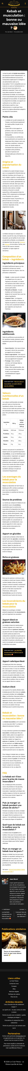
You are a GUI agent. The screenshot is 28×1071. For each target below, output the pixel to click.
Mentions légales (14, 992)
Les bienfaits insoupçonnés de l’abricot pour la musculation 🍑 (7, 914)
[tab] (10, 963)
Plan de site (14, 997)
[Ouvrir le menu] (25, 3)
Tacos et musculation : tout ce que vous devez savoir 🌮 (12, 953)
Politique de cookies (14, 994)
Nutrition (14, 7)
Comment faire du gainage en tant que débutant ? (21, 913)
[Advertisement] (14, 54)
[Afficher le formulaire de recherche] (2, 3)
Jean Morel (9, 32)
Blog (14, 989)
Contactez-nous (14, 984)
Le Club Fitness (14, 981)
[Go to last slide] (4, 947)
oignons (7, 244)
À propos (14, 986)
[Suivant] (23, 947)
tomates (22, 242)
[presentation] (14, 940)
